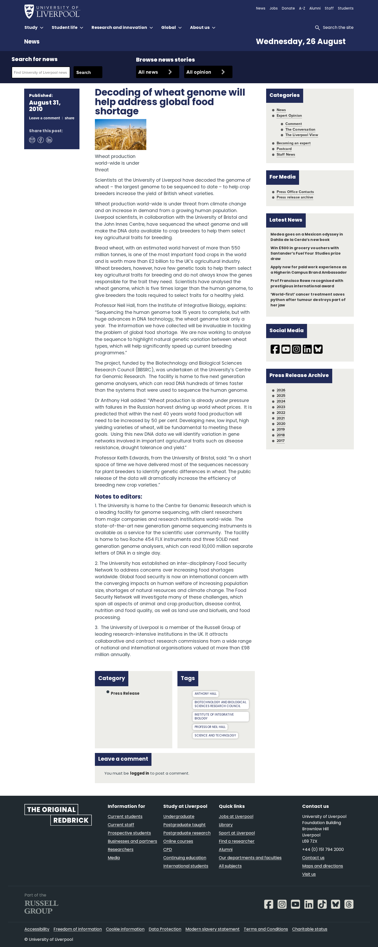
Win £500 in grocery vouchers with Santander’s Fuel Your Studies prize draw (306, 253)
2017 (281, 440)
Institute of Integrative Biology (214, 716)
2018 (281, 435)
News (32, 42)
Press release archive (295, 197)
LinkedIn (49, 140)
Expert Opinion (289, 115)
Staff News (286, 154)
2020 (281, 423)
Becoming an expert (294, 143)
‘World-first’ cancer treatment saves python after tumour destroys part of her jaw (308, 300)
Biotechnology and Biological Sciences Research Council (220, 704)
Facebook (40, 140)
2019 (281, 429)
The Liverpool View (301, 134)
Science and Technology (215, 735)
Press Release (125, 694)
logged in (139, 774)
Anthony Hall (206, 693)
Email (32, 140)
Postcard (284, 148)
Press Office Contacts (295, 191)
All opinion (198, 72)
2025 (281, 395)
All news (148, 72)
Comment (293, 123)
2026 (281, 390)
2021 (281, 418)
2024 (281, 401)
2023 (281, 406)
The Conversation (300, 129)
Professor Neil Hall (210, 727)
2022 (281, 412)
